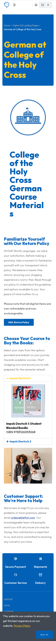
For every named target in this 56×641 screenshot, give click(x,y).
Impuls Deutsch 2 (20, 441)
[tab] (28, 378)
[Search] (29, 5)
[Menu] (14, 5)
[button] (19, 322)
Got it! (44, 634)
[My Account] (36, 5)
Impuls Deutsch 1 (20, 378)
